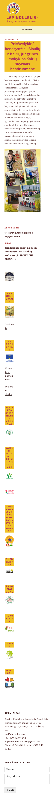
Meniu (28, 29)
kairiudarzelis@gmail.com (27, 741)
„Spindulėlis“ (23, 18)
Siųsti (10, 790)
